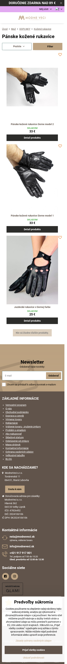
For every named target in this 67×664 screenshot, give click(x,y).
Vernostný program (15, 405)
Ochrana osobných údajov (19, 451)
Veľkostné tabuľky (15, 455)
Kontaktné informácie (17, 448)
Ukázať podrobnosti (33, 657)
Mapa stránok (12, 444)
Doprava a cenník (14, 415)
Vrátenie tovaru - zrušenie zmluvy (23, 426)
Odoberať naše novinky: (32, 366)
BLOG (8, 459)
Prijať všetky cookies (33, 650)
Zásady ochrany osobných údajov (34, 640)
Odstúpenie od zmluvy (17, 441)
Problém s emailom (15, 430)
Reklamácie (11, 423)
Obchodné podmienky (17, 412)
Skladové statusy (14, 437)
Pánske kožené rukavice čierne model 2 (32, 124)
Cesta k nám (14, 489)
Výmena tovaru (13, 419)
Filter (50, 46)
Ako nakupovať (13, 433)
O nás (8, 408)
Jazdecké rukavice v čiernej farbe (32, 307)
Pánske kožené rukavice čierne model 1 (32, 215)
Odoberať (53, 375)
